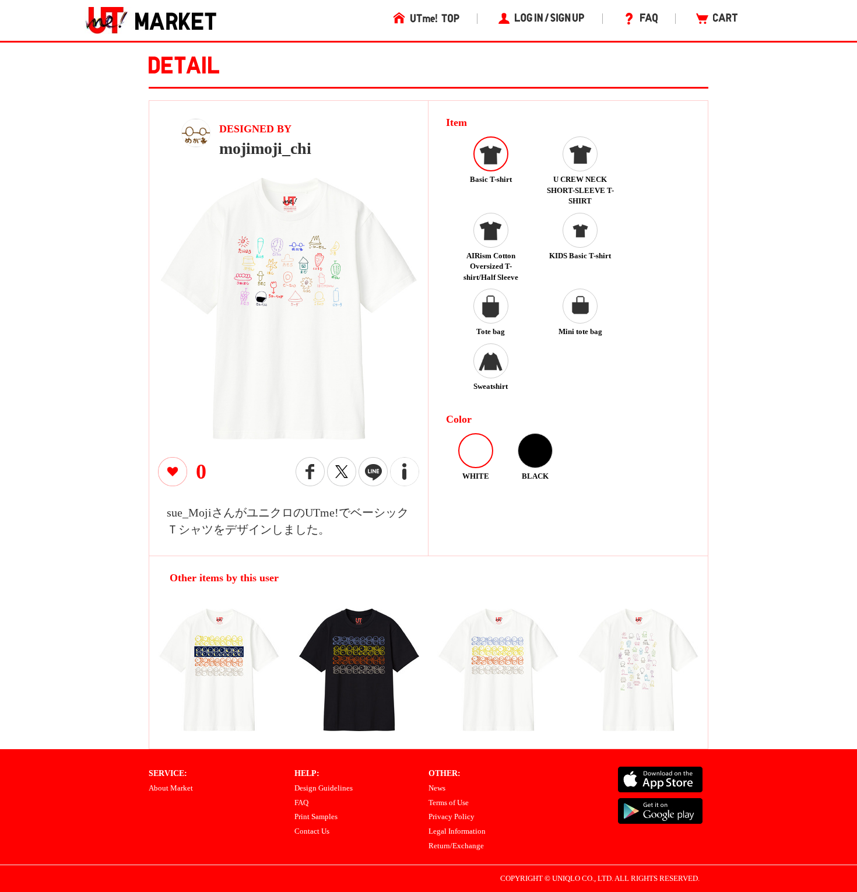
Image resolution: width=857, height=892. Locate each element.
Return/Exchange (456, 845)
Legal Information (457, 831)
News (436, 788)
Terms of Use (448, 802)
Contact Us (311, 831)
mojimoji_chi (265, 148)
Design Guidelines (323, 788)
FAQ (301, 802)
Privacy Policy (451, 816)
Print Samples (316, 816)
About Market (171, 788)
